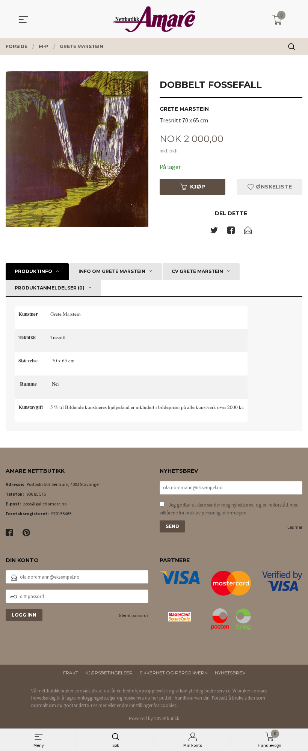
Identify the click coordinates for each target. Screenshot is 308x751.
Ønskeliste (273, 186)
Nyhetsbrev (230, 673)
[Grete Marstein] (77, 149)
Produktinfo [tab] (33, 271)
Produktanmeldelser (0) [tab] (50, 288)
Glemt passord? (133, 615)
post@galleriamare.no (44, 504)
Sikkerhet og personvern (174, 673)
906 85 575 (36, 494)
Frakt (70, 673)
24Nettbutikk (166, 718)
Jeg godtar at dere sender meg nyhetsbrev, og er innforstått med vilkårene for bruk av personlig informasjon (229, 509)
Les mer (294, 527)
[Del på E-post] (248, 231)
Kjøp (197, 186)
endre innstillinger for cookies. (147, 705)
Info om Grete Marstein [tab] (112, 271)
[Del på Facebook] (231, 231)
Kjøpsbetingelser (109, 673)
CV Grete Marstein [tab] (197, 271)
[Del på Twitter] (214, 231)
